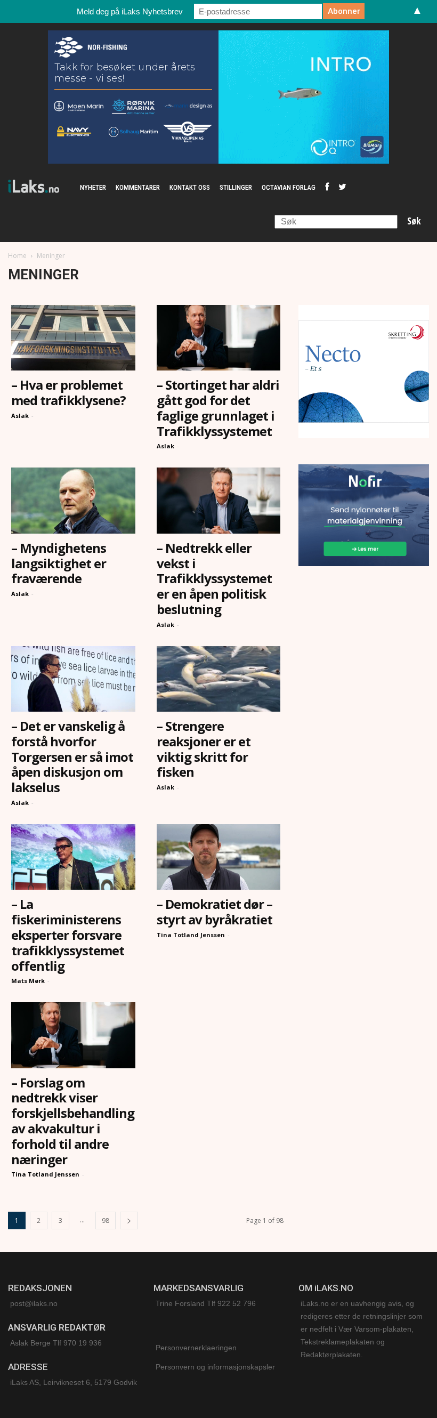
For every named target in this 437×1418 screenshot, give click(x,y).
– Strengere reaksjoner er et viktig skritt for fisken (203, 748)
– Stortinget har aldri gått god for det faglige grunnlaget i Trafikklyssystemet (218, 407)
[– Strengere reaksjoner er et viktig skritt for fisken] (219, 679)
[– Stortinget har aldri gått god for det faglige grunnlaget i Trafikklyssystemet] (219, 337)
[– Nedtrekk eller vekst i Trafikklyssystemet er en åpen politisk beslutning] (219, 500)
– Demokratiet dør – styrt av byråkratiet (214, 911)
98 (105, 1220)
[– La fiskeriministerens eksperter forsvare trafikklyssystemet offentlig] (73, 857)
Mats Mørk (28, 981)
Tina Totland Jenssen (191, 935)
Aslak (20, 416)
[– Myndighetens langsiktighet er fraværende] (73, 500)
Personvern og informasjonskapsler (215, 1367)
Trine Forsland (180, 1303)
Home (17, 255)
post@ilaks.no (34, 1303)
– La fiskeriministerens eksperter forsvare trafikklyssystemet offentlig (67, 934)
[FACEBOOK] (327, 188)
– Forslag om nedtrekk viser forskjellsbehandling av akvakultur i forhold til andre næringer (72, 1121)
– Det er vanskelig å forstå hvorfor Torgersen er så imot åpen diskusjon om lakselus (72, 756)
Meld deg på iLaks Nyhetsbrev (130, 11)
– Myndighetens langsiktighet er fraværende (58, 563)
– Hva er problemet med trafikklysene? (68, 392)
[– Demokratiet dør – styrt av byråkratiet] (219, 857)
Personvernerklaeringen (196, 1347)
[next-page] (129, 1220)
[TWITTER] (342, 188)
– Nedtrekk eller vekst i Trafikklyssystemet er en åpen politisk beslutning (214, 578)
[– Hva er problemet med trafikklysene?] (73, 337)
